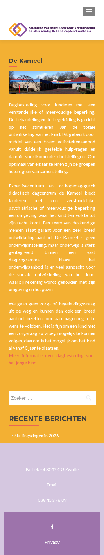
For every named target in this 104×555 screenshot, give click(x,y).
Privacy (52, 542)
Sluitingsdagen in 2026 (36, 435)
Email (52, 484)
